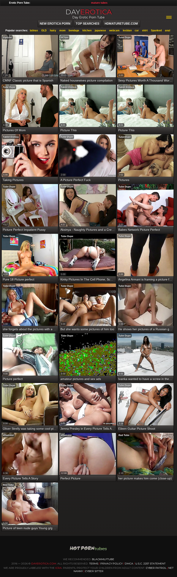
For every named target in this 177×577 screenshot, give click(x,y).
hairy (53, 30)
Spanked (156, 30)
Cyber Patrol (156, 567)
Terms (93, 563)
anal (167, 30)
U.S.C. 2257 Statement (150, 563)
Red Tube (124, 435)
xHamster (8, 435)
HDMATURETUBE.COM (121, 23)
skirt (145, 30)
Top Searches (87, 23)
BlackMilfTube (103, 559)
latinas (34, 30)
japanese (100, 30)
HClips (64, 37)
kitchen (87, 30)
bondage (74, 30)
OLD (44, 30)
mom (62, 30)
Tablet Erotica (68, 87)
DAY (88, 12)
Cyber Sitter (94, 571)
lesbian (127, 30)
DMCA (129, 563)
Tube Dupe (125, 37)
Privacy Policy (111, 563)
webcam (114, 30)
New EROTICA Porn (55, 23)
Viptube (7, 37)
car (137, 30)
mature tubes (99, 2)
